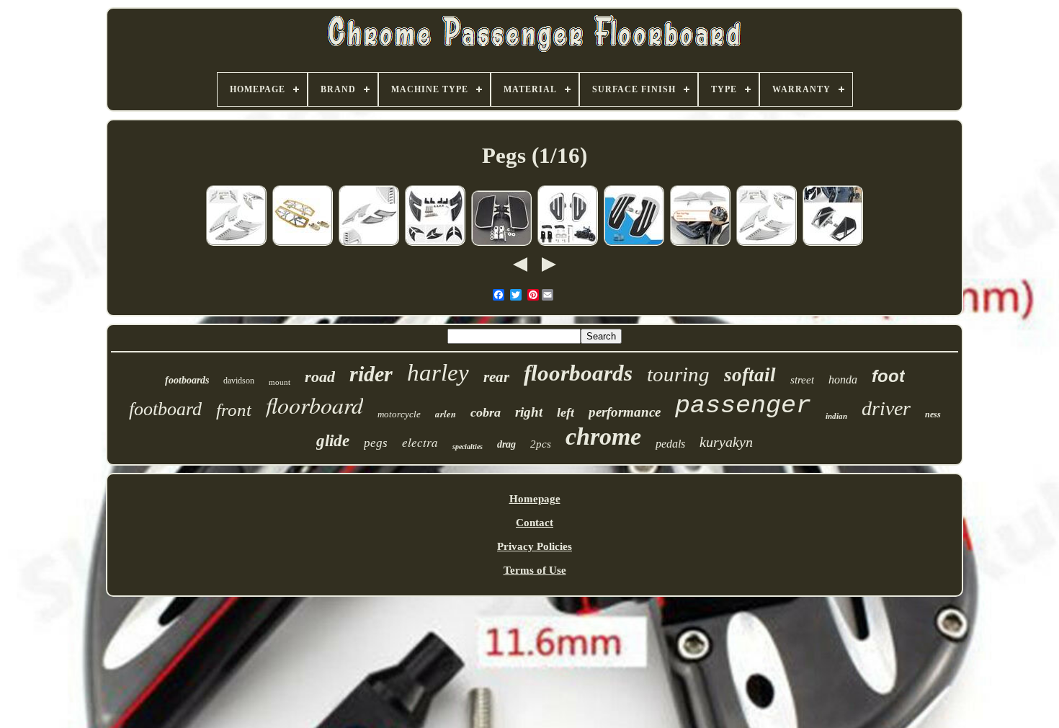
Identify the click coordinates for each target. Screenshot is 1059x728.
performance (625, 412)
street (802, 380)
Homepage (534, 499)
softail (750, 375)
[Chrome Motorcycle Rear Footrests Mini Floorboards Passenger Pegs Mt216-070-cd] (501, 243)
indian (836, 416)
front (233, 410)
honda (842, 379)
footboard (165, 409)
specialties (467, 446)
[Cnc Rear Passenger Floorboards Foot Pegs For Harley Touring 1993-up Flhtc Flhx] (236, 243)
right (528, 412)
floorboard (314, 404)
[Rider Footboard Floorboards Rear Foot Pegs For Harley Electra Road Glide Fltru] (302, 243)
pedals (670, 444)
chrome (603, 436)
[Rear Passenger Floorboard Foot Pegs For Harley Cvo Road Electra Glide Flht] (435, 243)
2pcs (540, 444)
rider (371, 374)
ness (933, 414)
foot (888, 376)
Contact (534, 522)
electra (420, 442)
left (565, 412)
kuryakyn (726, 442)
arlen (445, 413)
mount (279, 382)
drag (506, 444)
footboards (187, 380)
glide (332, 441)
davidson (238, 381)
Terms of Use (535, 570)
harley (438, 373)
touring (678, 374)
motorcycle (399, 414)
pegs (376, 443)
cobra (485, 412)
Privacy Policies (534, 546)
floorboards (578, 373)
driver (886, 408)
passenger (743, 405)
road (320, 377)
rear (496, 377)
